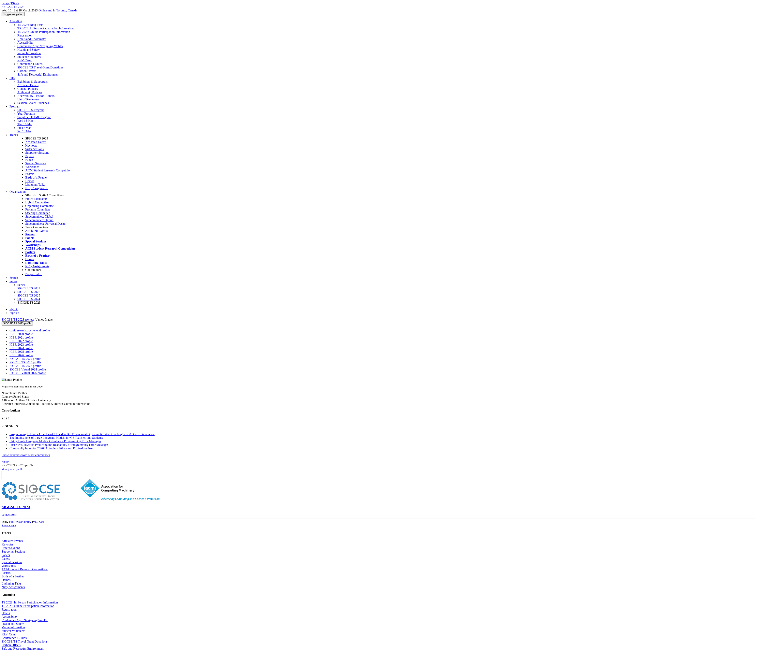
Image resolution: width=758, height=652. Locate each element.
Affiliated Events (27, 85)
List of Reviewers (28, 99)
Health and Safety (28, 49)
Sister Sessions (34, 149)
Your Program (26, 113)
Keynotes (31, 145)
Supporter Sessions (37, 152)
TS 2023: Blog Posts (30, 24)
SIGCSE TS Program (30, 110)
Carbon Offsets (26, 71)
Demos (29, 181)
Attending (15, 21)
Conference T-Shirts (29, 63)
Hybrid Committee (37, 202)
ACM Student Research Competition (48, 170)
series (29, 319)
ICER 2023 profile (21, 344)
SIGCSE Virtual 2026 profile (27, 373)
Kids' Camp (24, 60)
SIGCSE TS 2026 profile (25, 366)
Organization (17, 191)
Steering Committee (37, 213)
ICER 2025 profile (21, 351)
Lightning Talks (35, 184)
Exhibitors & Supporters (32, 81)
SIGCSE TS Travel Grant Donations (40, 67)
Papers (29, 156)
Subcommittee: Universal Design (45, 223)
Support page (9, 525)
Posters (29, 174)
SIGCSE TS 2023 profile (17, 323)
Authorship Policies (29, 92)
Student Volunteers (29, 56)
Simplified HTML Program (34, 117)
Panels (29, 159)
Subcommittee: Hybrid (39, 220)
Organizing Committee (39, 206)
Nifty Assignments (36, 188)
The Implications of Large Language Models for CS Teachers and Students (56, 437)
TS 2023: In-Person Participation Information (45, 28)
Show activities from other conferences (26, 455)
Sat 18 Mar (24, 131)
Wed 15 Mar (25, 120)
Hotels (6, 613)
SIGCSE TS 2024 (28, 299)
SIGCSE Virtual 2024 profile (27, 369)
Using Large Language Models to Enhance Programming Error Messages (55, 441)
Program (14, 106)
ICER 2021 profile (21, 337)
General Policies (27, 88)
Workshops (32, 166)
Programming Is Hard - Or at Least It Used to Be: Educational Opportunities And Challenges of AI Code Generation (82, 434)
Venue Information (29, 53)
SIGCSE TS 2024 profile (25, 358)
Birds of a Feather (36, 177)
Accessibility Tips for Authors (35, 95)
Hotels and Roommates (31, 39)
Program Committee (37, 209)
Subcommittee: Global (39, 216)
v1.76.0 (38, 521)
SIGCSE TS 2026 (28, 292)
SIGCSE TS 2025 (28, 295)
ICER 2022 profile (21, 341)
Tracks (13, 135)
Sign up (14, 312)
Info (12, 78)
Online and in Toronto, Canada (57, 10)
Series (21, 284)
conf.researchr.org (20, 521)
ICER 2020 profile (21, 334)
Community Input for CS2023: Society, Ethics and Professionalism (51, 448)
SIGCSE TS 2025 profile (25, 362)
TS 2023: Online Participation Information (43, 32)
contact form (9, 514)
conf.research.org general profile (29, 330)
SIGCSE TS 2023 (13, 319)
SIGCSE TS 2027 (28, 288)
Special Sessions (35, 163)
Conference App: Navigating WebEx (40, 46)
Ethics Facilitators (36, 198)
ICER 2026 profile (21, 355)
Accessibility (25, 42)
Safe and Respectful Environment (38, 74)
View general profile (12, 469)
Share (5, 461)
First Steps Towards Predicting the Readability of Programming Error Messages (58, 444)
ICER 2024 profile (21, 348)
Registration (24, 35)
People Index (33, 274)
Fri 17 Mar (24, 127)
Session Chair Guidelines (33, 103)
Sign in (13, 309)
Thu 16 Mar (24, 124)
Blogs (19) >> (10, 3)
